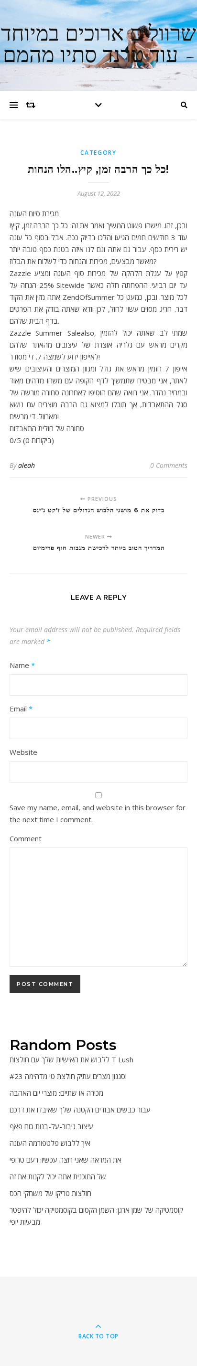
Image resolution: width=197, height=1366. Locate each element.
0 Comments (168, 465)
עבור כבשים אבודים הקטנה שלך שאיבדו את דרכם (80, 1109)
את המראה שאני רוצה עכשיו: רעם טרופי (65, 1160)
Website (23, 752)
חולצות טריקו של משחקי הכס (50, 1193)
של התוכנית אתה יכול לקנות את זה (58, 1176)
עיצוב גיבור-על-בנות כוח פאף (51, 1126)
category (98, 152)
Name (22, 665)
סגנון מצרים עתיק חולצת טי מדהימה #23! (68, 1076)
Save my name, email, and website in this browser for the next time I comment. (98, 813)
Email (21, 708)
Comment (26, 838)
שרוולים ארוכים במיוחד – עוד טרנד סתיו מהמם (98, 45)
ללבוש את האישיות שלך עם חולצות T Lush (71, 1059)
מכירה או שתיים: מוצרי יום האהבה (56, 1093)
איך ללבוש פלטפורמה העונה (50, 1143)
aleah (26, 465)
